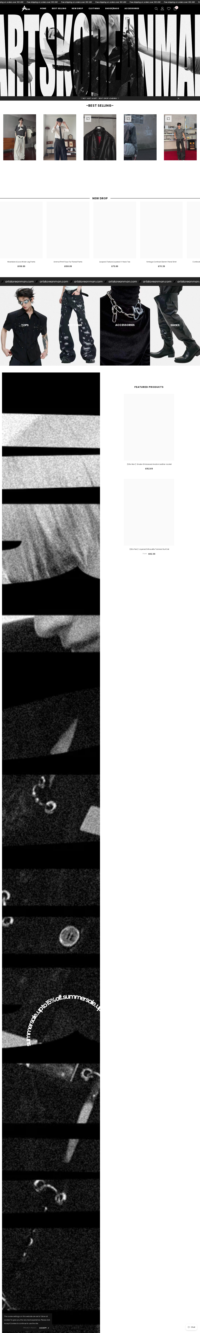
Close (178, 98)
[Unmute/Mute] (32, 160)
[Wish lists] (169, 8)
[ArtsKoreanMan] (100, 54)
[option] (19, 149)
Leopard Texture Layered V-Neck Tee (114, 262)
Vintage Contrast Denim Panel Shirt (161, 262)
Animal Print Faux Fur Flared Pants (68, 262)
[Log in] (162, 8)
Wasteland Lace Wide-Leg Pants (21, 262)
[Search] (156, 8)
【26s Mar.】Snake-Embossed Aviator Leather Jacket (149, 464)
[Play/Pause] (7, 160)
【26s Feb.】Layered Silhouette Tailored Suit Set (149, 549)
